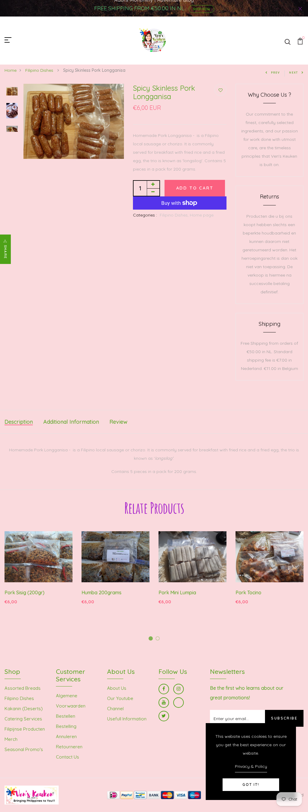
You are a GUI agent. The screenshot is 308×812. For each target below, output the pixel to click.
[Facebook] (164, 689)
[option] (12, 92)
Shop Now (201, 9)
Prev (275, 72)
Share (5, 252)
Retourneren (69, 747)
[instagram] (178, 689)
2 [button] (159, 639)
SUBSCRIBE (284, 718)
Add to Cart (195, 188)
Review (118, 421)
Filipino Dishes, (175, 215)
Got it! (250, 784)
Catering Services (23, 719)
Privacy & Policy (251, 766)
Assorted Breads (23, 688)
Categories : (145, 215)
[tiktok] (178, 702)
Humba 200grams (102, 592)
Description (19, 421)
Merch (11, 739)
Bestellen (65, 716)
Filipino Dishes (39, 70)
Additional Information (71, 421)
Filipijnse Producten (25, 729)
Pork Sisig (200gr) (25, 592)
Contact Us (67, 757)
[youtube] (164, 702)
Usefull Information (126, 719)
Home (11, 70)
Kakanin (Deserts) (24, 708)
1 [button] (151, 639)
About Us (116, 688)
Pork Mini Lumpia (177, 592)
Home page (202, 215)
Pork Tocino (248, 592)
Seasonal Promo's (24, 749)
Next (293, 72)
